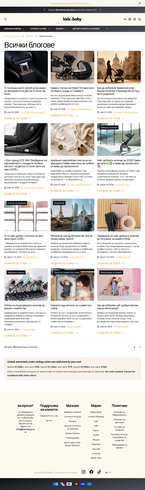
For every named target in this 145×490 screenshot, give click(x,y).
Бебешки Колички (12, 29)
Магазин (72, 405)
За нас (49, 420)
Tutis (96, 426)
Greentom (96, 444)
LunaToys (96, 453)
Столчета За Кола (38, 29)
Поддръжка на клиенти (49, 407)
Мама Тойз (96, 458)
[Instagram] (83, 472)
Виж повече (107, 29)
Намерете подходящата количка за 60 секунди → (70, 3)
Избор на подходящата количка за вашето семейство (24, 307)
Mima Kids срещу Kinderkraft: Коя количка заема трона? (72, 237)
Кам (96, 421)
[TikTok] (99, 472)
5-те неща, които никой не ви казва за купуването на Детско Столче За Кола (25, 91)
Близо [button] (140, 3)
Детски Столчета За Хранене (86, 29)
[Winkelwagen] (139, 19)
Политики (119, 405)
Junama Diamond (96, 416)
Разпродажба (72, 438)
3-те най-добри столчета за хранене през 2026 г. (24, 237)
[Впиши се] (134, 19)
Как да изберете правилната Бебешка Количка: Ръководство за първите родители (119, 91)
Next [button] (100, 10)
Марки (96, 405)
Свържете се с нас (49, 415)
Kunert (96, 435)
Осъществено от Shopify (65, 472)
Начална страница (12, 36)
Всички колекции (24, 29)
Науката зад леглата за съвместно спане (71, 307)
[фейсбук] (91, 472)
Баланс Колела (72, 433)
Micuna (96, 439)
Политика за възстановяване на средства (119, 437)
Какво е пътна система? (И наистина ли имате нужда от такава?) (72, 89)
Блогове (29, 36)
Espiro (96, 430)
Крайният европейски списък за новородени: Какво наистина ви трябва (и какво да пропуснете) (72, 163)
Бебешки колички (72, 412)
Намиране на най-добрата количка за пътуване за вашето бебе (118, 237)
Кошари (59, 29)
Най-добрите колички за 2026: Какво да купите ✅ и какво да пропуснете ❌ (119, 163)
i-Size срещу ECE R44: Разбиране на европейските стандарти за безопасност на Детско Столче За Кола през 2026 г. (25, 165)
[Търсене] (5, 19)
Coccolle (96, 449)
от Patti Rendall (30, 257)
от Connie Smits (122, 184)
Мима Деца (96, 412)
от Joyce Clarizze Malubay (33, 112)
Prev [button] (44, 10)
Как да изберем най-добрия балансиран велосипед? (118, 307)
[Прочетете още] (130, 19)
